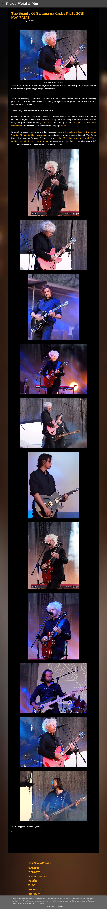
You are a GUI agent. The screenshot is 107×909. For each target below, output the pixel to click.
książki (33, 880)
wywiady (34, 889)
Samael (64, 126)
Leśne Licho (62, 132)
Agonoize (41, 135)
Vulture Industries (77, 132)
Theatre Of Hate (28, 135)
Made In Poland (81, 138)
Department (16, 126)
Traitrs (46, 122)
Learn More (50, 907)
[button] (12, 25)
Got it (60, 907)
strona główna (39, 863)
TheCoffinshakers (26, 141)
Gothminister (42, 141)
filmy (32, 885)
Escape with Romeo (84, 122)
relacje (34, 872)
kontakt (34, 893)
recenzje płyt (38, 876)
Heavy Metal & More (23, 4)
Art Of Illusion (65, 138)
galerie (33, 867)
